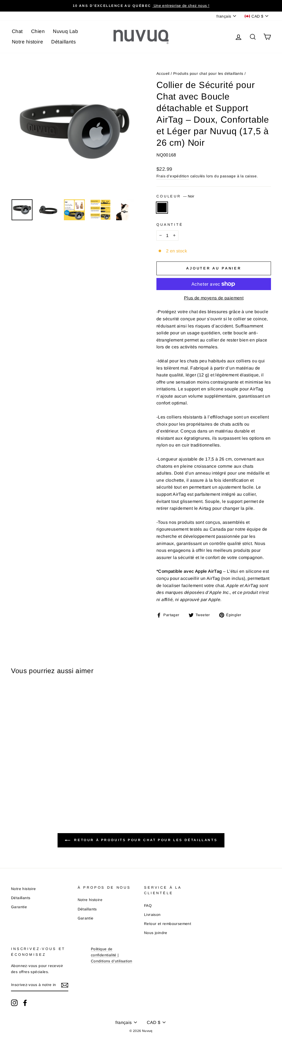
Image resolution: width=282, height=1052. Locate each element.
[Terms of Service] (117, 955)
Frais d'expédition (172, 176)
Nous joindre (155, 933)
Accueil (163, 73)
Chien (38, 31)
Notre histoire (27, 42)
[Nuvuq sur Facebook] (25, 1002)
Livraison (152, 915)
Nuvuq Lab (65, 31)
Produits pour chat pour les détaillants (208, 73)
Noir (161, 207)
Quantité (169, 224)
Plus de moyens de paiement (213, 298)
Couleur (175, 196)
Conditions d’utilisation (111, 961)
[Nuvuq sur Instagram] (14, 1002)
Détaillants (63, 42)
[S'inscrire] (64, 985)
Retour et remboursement (167, 924)
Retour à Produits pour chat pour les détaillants (144, 840)
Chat (17, 31)
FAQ (148, 906)
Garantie (19, 907)
